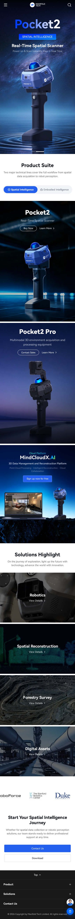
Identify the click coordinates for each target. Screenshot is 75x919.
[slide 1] (33, 151)
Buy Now (28, 228)
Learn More (46, 228)
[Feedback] (70, 911)
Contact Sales (28, 352)
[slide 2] (40, 151)
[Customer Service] (70, 902)
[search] (69, 5)
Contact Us (37, 848)
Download (37, 858)
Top (36, 874)
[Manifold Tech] (37, 4)
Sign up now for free (37, 478)
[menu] (5, 5)
